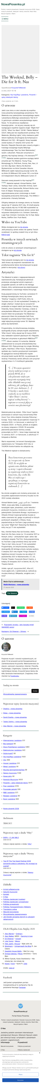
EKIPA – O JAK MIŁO (11, 838)
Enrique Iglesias (11, 954)
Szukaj (35, 691)
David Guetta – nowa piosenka (15, 717)
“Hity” (29, 844)
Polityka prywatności (11, 904)
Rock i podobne (9, 799)
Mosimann (9, 946)
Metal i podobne (9, 766)
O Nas (5, 897)
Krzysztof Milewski (18, 88)
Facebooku (14, 676)
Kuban (7, 964)
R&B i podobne (9, 792)
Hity (4, 760)
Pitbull (20, 954)
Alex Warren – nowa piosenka (14, 726)
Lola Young (9, 941)
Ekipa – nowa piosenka (12, 713)
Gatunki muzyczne (10, 892)
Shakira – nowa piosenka (12, 709)
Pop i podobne (8, 786)
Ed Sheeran (9, 939)
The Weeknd (12, 593)
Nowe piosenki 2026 (11, 809)
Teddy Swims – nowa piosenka (15, 722)
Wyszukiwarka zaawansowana (15, 694)
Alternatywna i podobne (12, 740)
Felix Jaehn (9, 944)
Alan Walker (9, 936)
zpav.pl (11, 968)
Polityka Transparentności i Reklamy (17, 907)
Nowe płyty (7, 776)
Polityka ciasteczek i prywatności (15, 902)
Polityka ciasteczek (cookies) (14, 899)
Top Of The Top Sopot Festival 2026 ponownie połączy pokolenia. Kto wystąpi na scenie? (20, 863)
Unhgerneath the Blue (22, 946)
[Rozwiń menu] (4, 19)
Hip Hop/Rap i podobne (19, 95)
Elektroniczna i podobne (12, 750)
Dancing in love (27, 936)
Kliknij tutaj (6, 235)
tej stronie (24, 227)
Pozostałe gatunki (10, 789)
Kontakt (6, 894)
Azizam (18, 939)
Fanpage (22, 987)
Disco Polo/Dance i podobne (14, 747)
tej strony (21, 267)
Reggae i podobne (10, 796)
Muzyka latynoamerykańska (14, 770)
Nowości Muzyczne (10, 779)
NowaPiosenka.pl (13, 4)
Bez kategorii (8, 744)
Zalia (25, 964)
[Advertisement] (20, 50)
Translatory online (10, 909)
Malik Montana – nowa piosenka (16, 584)
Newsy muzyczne (10, 773)
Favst (13, 964)
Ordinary (19, 934)
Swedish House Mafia (13, 951)
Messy (17, 941)
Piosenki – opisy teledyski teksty (15, 783)
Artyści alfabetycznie (11, 889)
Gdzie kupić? (8, 753)
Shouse (17, 944)
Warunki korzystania (11, 912)
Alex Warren (9, 934)
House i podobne (9, 763)
